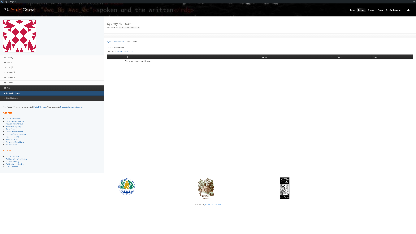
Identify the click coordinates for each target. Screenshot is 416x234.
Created (265, 57)
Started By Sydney (13, 93)
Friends (10, 72)
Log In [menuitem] (7, 2)
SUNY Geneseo (12, 167)
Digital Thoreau (39, 107)
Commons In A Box (213, 205)
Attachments (119, 51)
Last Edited (337, 57)
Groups (10, 77)
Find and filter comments (16, 134)
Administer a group (13, 126)
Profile (9, 62)
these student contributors (71, 107)
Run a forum (11, 129)
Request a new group (14, 124)
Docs (8, 88)
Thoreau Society (12, 161)
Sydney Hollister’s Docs (115, 42)
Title (127, 57)
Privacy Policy (11, 144)
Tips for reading (12, 137)
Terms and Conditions (15, 142)
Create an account (13, 118)
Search (126, 51)
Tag (131, 51)
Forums (9, 83)
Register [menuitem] (13, 2)
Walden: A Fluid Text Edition (17, 159)
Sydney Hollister (119, 24)
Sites (9, 67)
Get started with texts (14, 131)
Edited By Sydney (12, 98)
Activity (9, 58)
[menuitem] (2, 1)
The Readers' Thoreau (19, 10)
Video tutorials (12, 139)
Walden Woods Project (15, 164)
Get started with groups (15, 121)
